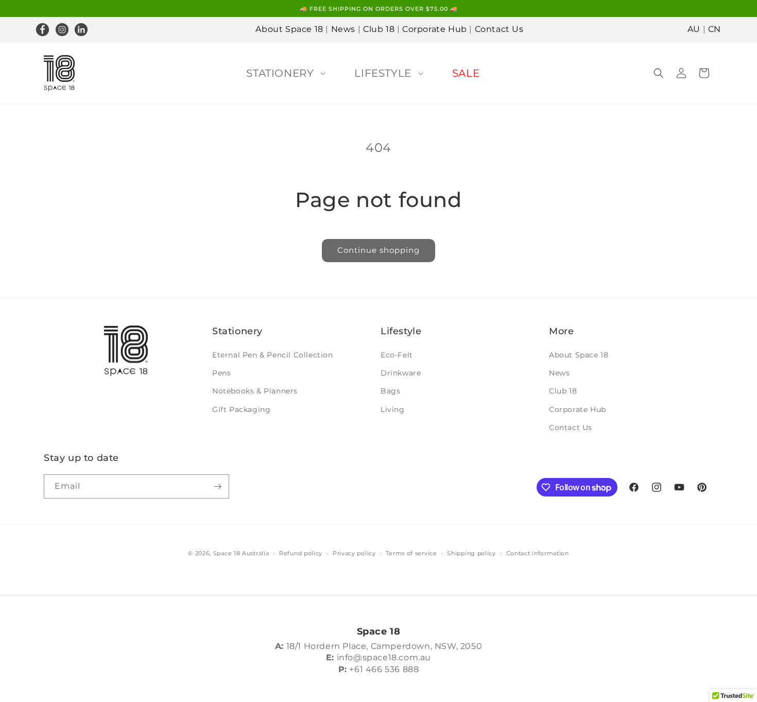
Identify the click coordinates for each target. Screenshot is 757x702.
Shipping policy (471, 553)
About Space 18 (289, 29)
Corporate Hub (434, 29)
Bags (390, 391)
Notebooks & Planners (255, 391)
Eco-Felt (397, 354)
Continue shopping (378, 250)
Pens (221, 373)
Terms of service (411, 553)
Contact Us (499, 29)
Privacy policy (354, 553)
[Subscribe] (217, 486)
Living (393, 409)
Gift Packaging (241, 409)
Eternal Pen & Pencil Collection (272, 354)
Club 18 (378, 29)
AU (693, 29)
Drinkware (401, 373)
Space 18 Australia (241, 553)
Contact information (537, 553)
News (343, 29)
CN (714, 29)
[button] (284, 73)
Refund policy (300, 553)
